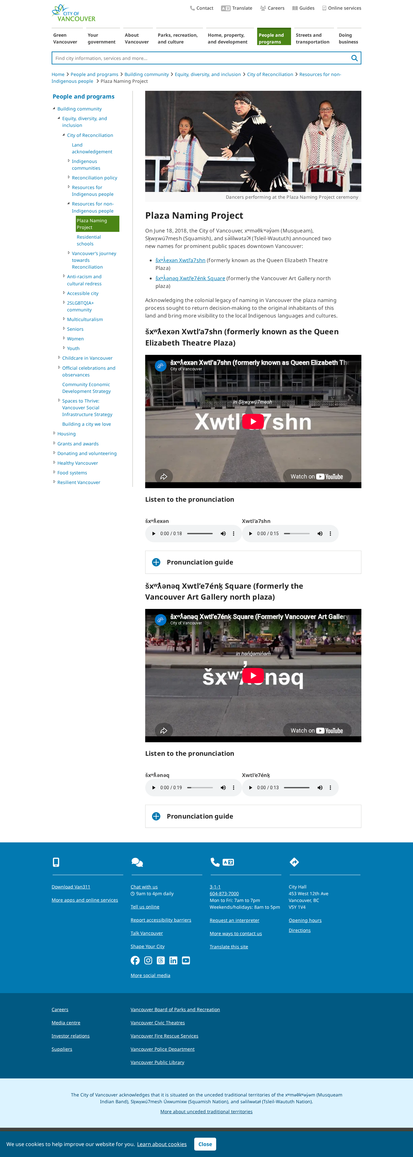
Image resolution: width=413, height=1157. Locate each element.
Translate (242, 8)
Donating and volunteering (87, 453)
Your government (102, 38)
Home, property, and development (227, 38)
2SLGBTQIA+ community (80, 306)
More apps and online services (85, 900)
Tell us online (145, 907)
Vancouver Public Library (157, 1062)
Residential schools (89, 240)
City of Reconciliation (270, 74)
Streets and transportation (312, 38)
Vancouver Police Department (163, 1049)
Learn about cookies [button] (162, 1144)
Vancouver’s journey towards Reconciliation (94, 260)
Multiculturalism (85, 319)
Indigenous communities (86, 164)
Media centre (66, 1022)
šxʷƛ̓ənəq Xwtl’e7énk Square (190, 278)
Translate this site (229, 947)
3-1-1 (215, 887)
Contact (204, 8)
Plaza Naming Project (92, 223)
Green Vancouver (65, 38)
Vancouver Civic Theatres (158, 1022)
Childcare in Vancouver (87, 358)
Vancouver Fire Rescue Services (164, 1036)
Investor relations (71, 1036)
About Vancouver (137, 38)
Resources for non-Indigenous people (93, 207)
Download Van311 (71, 887)
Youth (73, 348)
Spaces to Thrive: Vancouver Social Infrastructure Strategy (87, 407)
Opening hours (305, 920)
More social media (150, 975)
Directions (300, 930)
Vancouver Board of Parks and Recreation (175, 1009)
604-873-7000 (224, 893)
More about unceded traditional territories (206, 1111)
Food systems (72, 472)
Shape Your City (148, 946)
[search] (354, 58)
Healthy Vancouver (77, 463)
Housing (66, 434)
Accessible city (82, 293)
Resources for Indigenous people (93, 190)
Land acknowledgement (92, 148)
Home (58, 74)
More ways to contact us (236, 933)
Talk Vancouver (147, 933)
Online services (344, 8)
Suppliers (62, 1049)
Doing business (348, 38)
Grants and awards (78, 444)
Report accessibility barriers (161, 920)
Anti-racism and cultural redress (84, 279)
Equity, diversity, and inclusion (208, 74)
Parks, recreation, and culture (178, 38)
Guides (307, 8)
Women (75, 339)
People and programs (271, 38)
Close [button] (205, 1144)
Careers (276, 8)
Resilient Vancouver (78, 482)
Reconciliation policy (94, 178)
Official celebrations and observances (89, 371)
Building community (147, 74)
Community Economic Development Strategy (86, 387)
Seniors (75, 329)
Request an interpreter (234, 920)
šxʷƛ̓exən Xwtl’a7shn (181, 260)
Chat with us (144, 887)
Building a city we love (86, 424)
